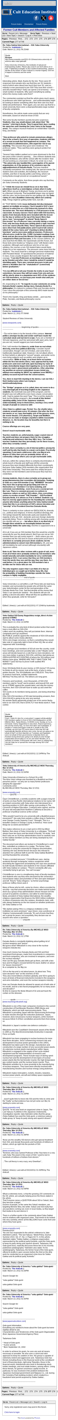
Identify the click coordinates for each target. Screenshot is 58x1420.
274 (36, 39)
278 (53, 39)
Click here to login (12, 1412)
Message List (26, 1402)
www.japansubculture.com (14, 1321)
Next (53, 33)
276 (45, 39)
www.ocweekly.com (11, 792)
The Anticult (17, 620)
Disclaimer (28, 24)
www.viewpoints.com (12, 323)
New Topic (11, 36)
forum (23, 1418)
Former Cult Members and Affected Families (29, 30)
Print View (38, 36)
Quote (20, 305)
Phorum (37, 1418)
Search (21, 36)
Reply (13, 305)
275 (40, 39)
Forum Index (16, 24)
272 (26, 39)
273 (31, 39)
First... (20, 39)
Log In (28, 36)
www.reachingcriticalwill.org (14, 1002)
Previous (45, 33)
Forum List (13, 33)
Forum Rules (41, 24)
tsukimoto (16, 47)
